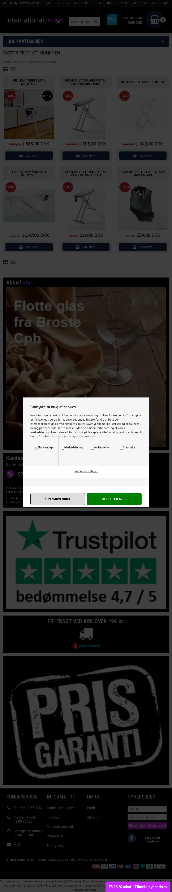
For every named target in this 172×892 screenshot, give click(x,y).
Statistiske (129, 447)
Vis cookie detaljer (86, 471)
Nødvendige (45, 447)
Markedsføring (73, 447)
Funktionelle (101, 447)
